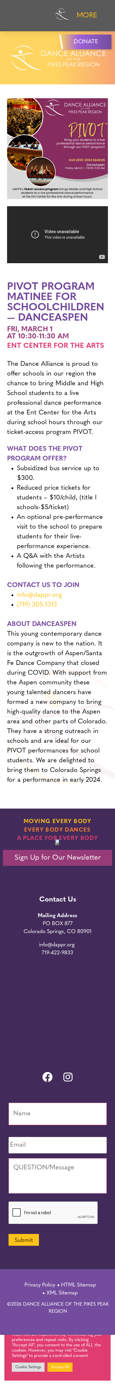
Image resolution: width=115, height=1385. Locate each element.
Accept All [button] (60, 1367)
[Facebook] (47, 1076)
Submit (23, 1240)
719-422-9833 (57, 953)
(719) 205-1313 (37, 604)
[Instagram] (68, 1076)
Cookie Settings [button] (28, 1367)
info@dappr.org (39, 595)
